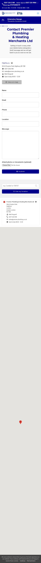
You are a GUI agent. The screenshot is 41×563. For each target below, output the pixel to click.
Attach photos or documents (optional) (16, 162)
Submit (21, 171)
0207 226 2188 (9, 3)
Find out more (31, 561)
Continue (22, 561)
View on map (12, 82)
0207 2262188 (9, 69)
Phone (4, 110)
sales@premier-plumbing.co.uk (14, 71)
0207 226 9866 (31, 3)
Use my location (21, 191)
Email (4, 100)
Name (4, 90)
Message (5, 129)
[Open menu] (38, 13)
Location (5, 119)
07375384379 (15, 5)
